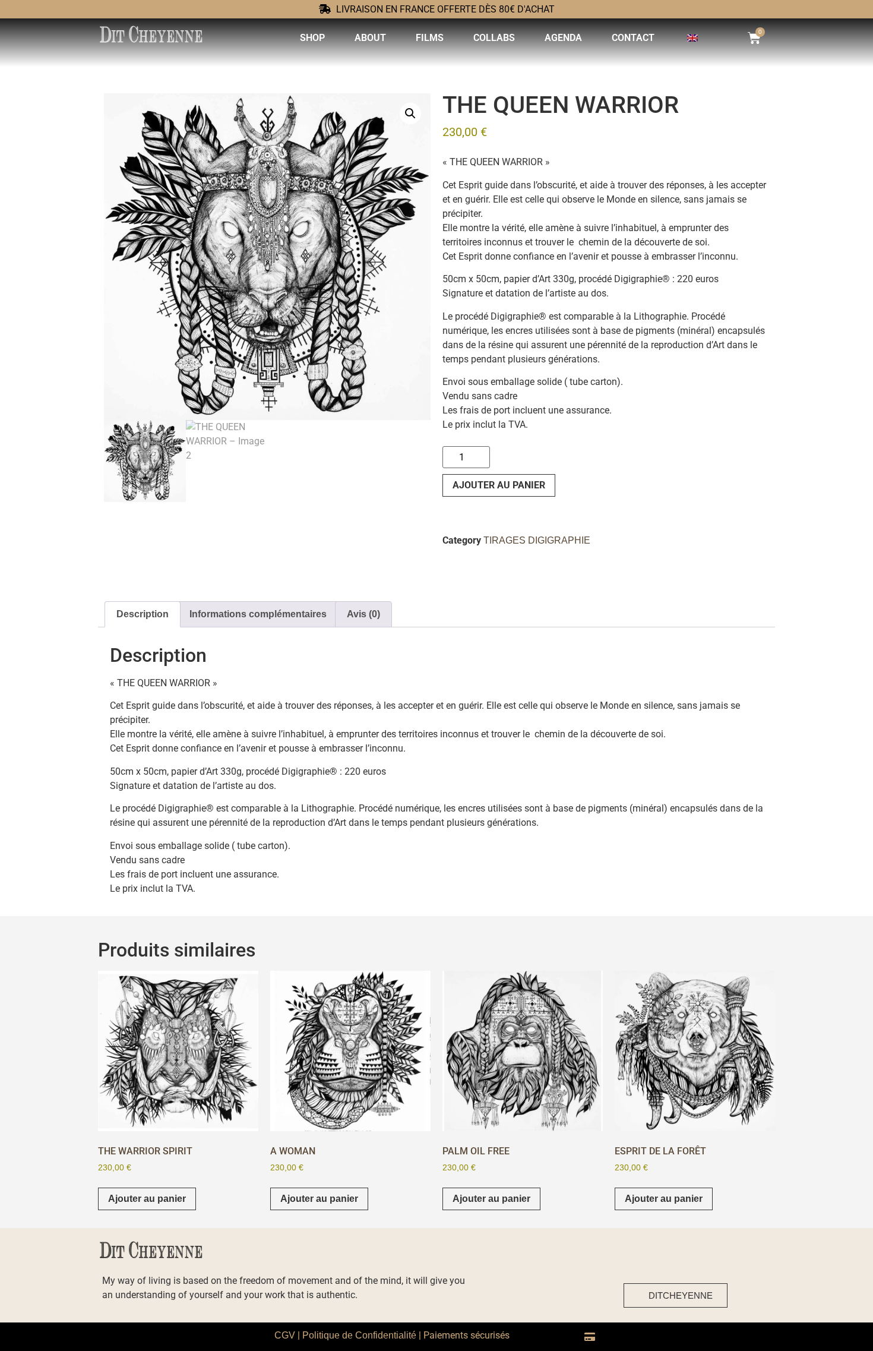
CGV (284, 1335)
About (370, 37)
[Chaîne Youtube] (751, 1293)
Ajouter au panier (499, 485)
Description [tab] (142, 614)
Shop (312, 37)
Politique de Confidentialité (359, 1335)
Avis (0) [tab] (363, 614)
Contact (633, 37)
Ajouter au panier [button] (147, 1199)
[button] (410, 113)
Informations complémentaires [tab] (258, 614)
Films (430, 37)
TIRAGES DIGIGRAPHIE (536, 540)
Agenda (563, 37)
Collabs (494, 37)
